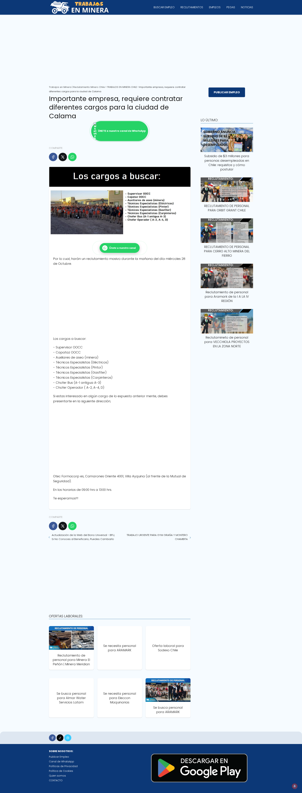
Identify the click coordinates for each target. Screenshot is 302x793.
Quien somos (57, 775)
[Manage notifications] (294, 786)
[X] (63, 157)
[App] (67, 737)
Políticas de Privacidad (63, 766)
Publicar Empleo (59, 757)
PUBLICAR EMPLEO (227, 92)
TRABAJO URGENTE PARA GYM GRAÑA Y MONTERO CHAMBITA (157, 537)
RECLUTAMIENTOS (192, 7)
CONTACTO (56, 780)
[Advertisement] (151, 48)
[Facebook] (53, 157)
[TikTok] (60, 737)
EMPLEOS (215, 7)
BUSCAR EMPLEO (164, 7)
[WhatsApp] (72, 157)
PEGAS (230, 7)
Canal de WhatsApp (61, 761)
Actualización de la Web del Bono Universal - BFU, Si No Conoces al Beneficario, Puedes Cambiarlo (83, 537)
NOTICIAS (247, 7)
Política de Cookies (61, 771)
